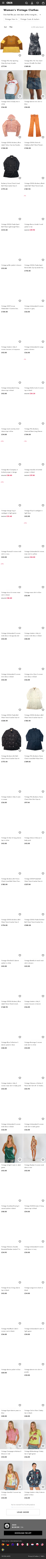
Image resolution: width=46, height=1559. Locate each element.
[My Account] (32, 3)
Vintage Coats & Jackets (30, 19)
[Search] (26, 3)
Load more (23, 1512)
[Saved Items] (37, 3)
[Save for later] (19, 55)
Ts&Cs (42, 1556)
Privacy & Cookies (33, 1556)
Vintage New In (11, 19)
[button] (3, 1544)
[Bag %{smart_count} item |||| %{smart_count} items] (43, 3)
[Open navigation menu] (3, 3)
